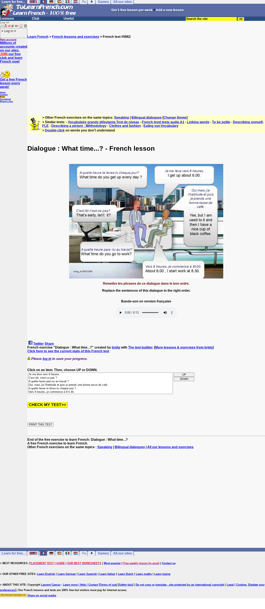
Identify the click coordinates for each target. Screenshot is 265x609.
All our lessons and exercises (170, 447)
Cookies (241, 584)
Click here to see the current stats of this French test (68, 351)
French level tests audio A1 (163, 122)
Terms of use (108, 584)
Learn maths (144, 574)
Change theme (175, 117)
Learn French (37, 36)
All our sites (122, 553)
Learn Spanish (87, 574)
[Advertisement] (146, 75)
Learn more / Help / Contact (80, 584)
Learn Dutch (125, 574)
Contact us (169, 563)
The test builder (140, 347)
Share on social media (41, 595)
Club (35, 18)
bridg (116, 347)
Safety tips (125, 584)
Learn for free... (13, 553)
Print (2, 97)
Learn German (67, 574)
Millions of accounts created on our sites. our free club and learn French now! (13, 52)
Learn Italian (107, 574)
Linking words (198, 122)
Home (3, 92)
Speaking (121, 117)
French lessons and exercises (75, 36)
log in (47, 359)
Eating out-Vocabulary (160, 126)
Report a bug (6, 101)
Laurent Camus (50, 584)
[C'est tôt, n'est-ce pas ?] (100, 378)
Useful (69, 18)
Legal (230, 584)
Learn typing (162, 574)
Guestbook (5, 99)
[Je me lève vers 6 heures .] (100, 374)
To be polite (221, 122)
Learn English (46, 574)
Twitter (38, 343)
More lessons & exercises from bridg (184, 347)
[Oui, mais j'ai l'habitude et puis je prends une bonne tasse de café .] (100, 385)
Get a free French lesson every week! (13, 83)
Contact (4, 94)
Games (103, 553)
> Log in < (8, 30)
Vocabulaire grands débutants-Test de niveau (103, 122)
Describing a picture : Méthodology (78, 126)
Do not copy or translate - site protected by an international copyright (180, 584)
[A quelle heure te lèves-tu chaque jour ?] (100, 388)
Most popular (112, 563)
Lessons (7, 18)
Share (49, 343)
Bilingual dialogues (146, 117)
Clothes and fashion (125, 126)
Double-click (55, 130)
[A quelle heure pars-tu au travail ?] (100, 381)
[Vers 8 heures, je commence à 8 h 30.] (100, 392)
